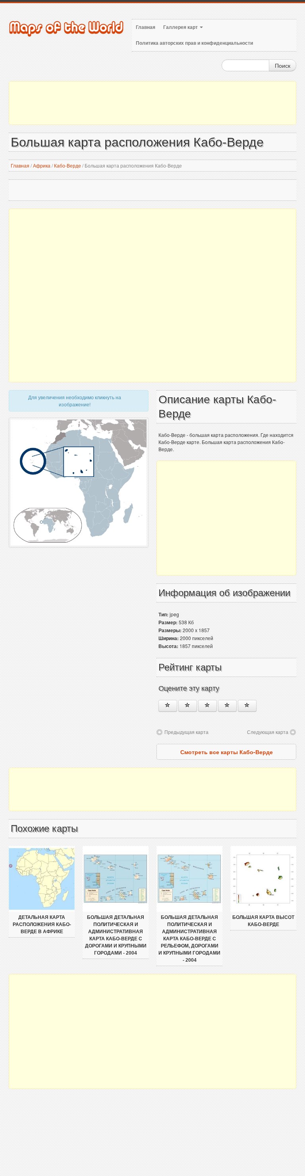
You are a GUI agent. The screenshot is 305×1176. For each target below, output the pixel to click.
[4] (227, 706)
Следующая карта (267, 731)
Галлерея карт (181, 27)
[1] (167, 706)
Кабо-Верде (67, 165)
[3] (207, 706)
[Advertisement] (152, 103)
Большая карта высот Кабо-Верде (263, 921)
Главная (145, 27)
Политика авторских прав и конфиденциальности (194, 43)
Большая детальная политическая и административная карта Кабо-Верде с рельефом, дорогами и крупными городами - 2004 (189, 939)
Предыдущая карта (186, 731)
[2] (187, 706)
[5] (247, 706)
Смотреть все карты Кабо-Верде (226, 752)
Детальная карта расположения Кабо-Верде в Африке (42, 924)
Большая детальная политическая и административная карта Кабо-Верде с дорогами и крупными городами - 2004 (116, 935)
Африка (41, 165)
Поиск (282, 65)
